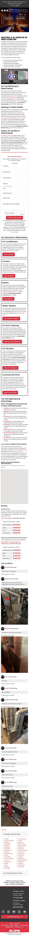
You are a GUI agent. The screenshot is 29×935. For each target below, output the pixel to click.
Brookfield (7, 849)
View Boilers (8, 299)
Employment (9, 927)
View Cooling (8, 254)
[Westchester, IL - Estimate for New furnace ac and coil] (14, 726)
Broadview (7, 847)
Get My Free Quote (14, 218)
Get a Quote (4, 925)
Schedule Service (13, 917)
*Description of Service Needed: (11, 204)
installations (11, 97)
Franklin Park (7, 862)
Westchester (21, 858)
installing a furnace (22, 450)
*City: (4, 188)
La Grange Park (22, 839)
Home (11, 923)
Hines (5, 865)
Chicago (6, 852)
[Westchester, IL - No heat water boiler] (14, 808)
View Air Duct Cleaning (12, 341)
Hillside (6, 863)
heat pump (4, 118)
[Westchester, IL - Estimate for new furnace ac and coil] (14, 655)
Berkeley (6, 845)
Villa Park (20, 857)
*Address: (5, 183)
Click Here (15, 5)
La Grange (7, 868)
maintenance (14, 292)
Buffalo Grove (8, 850)
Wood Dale (21, 867)
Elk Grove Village (8, 858)
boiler (22, 116)
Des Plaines (7, 857)
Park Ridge (21, 849)
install (17, 311)
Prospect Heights (22, 850)
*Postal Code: (6, 198)
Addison (6, 839)
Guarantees (24, 925)
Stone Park (21, 855)
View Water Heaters (11, 318)
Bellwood (6, 842)
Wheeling (20, 863)
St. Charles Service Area (12, 873)
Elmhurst (6, 860)
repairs (19, 290)
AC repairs (18, 101)
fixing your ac (16, 451)
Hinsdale (6, 867)
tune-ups (14, 99)
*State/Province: (7, 193)
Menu (21, 14)
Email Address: (6, 172)
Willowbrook (21, 865)
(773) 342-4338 (15, 128)
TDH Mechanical (6, 135)
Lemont (20, 840)
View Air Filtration (10, 368)
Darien (6, 855)
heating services (16, 118)
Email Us (17, 923)
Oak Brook (21, 847)
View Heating (9, 276)
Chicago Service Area (11, 834)
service (22, 311)
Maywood (20, 842)
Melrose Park (21, 844)
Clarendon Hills (8, 853)
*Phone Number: (7, 178)
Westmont (21, 862)
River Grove (21, 852)
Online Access (11, 933)
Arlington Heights (9, 840)
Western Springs (22, 860)
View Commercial (10, 392)
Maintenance (14, 925)
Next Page (3, 829)
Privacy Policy (14, 232)
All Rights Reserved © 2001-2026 (19, 933)
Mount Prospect (22, 845)
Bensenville (7, 844)
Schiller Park (21, 853)
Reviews (17, 927)
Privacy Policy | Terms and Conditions (14, 934)
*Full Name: (6, 166)
